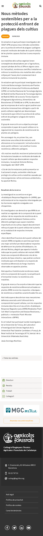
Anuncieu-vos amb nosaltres (21, 420)
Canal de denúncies (13, 510)
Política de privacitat (14, 500)
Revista (9, 385)
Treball (9, 391)
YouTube (28, 527)
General (5, 36)
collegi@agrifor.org (16, 478)
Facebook (7, 527)
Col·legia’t (10, 396)
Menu (2, 6)
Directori (9, 380)
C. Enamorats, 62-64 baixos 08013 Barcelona (21, 466)
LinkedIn (21, 527)
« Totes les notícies (10, 358)
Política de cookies (13, 505)
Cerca (40, 6)
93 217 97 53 (13, 473)
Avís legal (10, 494)
